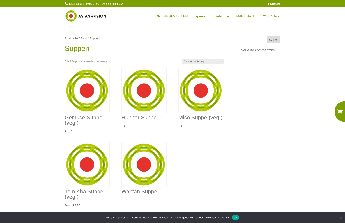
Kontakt (274, 3)
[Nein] (340, 217)
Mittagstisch (245, 16)
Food (83, 38)
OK (235, 217)
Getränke (222, 16)
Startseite (71, 38)
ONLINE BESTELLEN (171, 16)
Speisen (201, 16)
